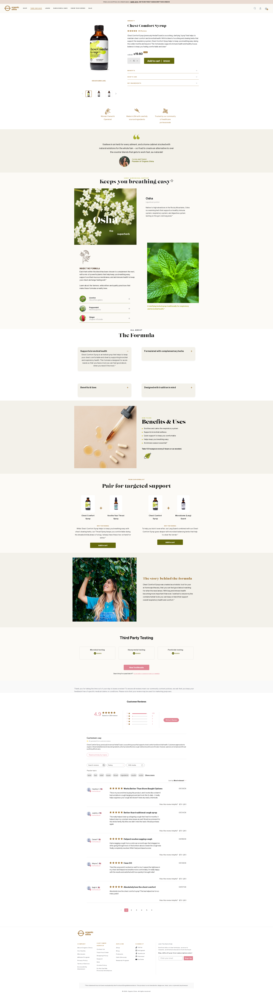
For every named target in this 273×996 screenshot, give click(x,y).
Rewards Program (122, 960)
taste (89, 775)
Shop (118, 947)
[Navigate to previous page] (121, 910)
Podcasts (119, 954)
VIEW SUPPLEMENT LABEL (99, 80)
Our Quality (81, 951)
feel (95, 775)
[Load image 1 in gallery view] (89, 94)
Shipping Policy (102, 955)
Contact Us (101, 949)
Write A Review (171, 720)
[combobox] (116, 765)
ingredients (124, 775)
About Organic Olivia (84, 947)
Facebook (142, 953)
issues (108, 775)
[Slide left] (82, 94)
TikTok (142, 947)
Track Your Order (103, 952)
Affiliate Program (83, 957)
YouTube (142, 959)
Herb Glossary (121, 957)
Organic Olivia (132, 991)
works (141, 775)
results (133, 775)
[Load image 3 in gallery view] (109, 94)
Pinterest (142, 956)
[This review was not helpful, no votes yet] (184, 804)
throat (116, 775)
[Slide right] (116, 94)
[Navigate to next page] (152, 910)
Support (100, 959)
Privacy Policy (82, 960)
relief (101, 775)
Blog (118, 951)
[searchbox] (94, 765)
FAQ (98, 962)
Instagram (142, 950)
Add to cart (102, 545)
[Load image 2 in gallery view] (99, 94)
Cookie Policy (102, 965)
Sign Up (188, 958)
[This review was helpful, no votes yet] (180, 804)
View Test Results (136, 667)
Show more (150, 775)
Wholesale (81, 954)
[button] (255, 8)
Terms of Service (83, 963)
